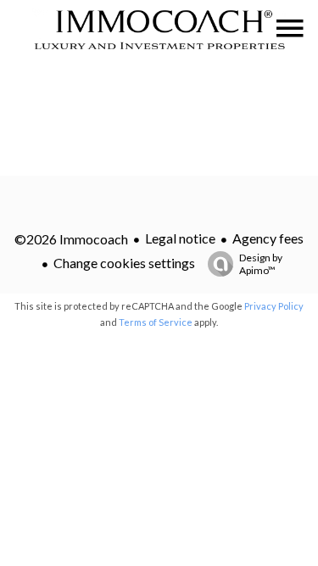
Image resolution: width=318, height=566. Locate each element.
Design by (260, 264)
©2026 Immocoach (71, 239)
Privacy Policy (274, 305)
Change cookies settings (124, 263)
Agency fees (268, 238)
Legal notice (180, 238)
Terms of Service (155, 322)
